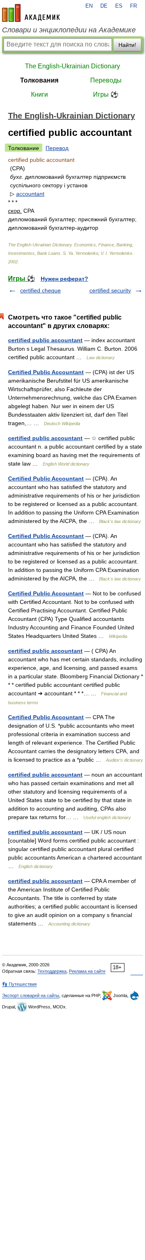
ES (118, 6)
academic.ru (31, 13)
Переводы (106, 80)
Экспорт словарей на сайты (30, 995)
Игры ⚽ (105, 94)
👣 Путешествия (19, 984)
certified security (110, 290)
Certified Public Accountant (46, 372)
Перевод (57, 148)
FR (133, 6)
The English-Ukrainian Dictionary (72, 66)
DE (104, 6)
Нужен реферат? (64, 278)
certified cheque (40, 290)
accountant (30, 194)
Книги (39, 94)
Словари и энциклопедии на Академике (69, 30)
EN (89, 6)
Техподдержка (51, 971)
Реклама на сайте (87, 971)
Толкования (39, 80)
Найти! (127, 45)
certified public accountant (45, 340)
